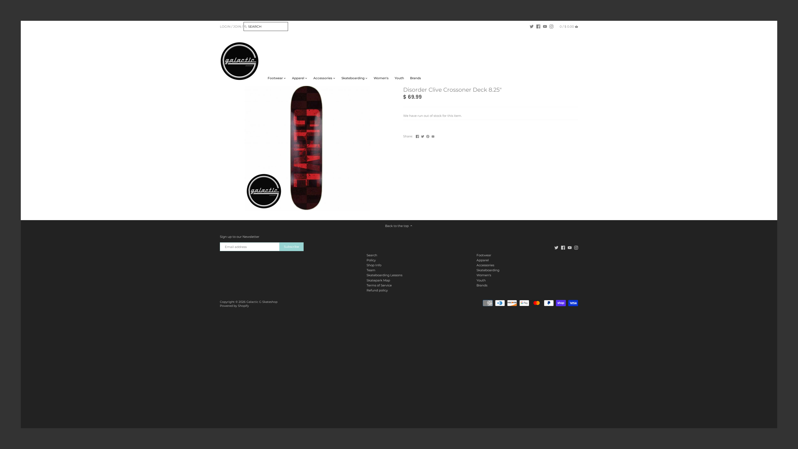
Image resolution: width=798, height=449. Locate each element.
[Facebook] (538, 26)
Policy (371, 260)
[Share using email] (433, 136)
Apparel (483, 260)
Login (225, 26)
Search (372, 255)
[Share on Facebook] (417, 136)
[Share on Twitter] (422, 136)
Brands (482, 285)
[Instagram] (551, 26)
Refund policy (377, 290)
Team (371, 270)
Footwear (484, 255)
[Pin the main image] (427, 136)
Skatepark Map (378, 280)
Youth (481, 280)
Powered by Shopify (234, 305)
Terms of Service (379, 285)
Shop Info (374, 265)
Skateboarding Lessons (384, 275)
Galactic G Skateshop (261, 301)
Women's (484, 275)
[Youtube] (545, 26)
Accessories (485, 265)
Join (237, 26)
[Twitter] (532, 26)
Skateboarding (488, 270)
